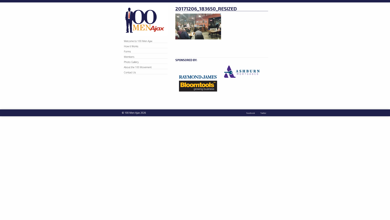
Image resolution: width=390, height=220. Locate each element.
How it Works (131, 46)
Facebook (250, 113)
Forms (127, 51)
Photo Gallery (131, 62)
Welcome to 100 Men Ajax (138, 41)
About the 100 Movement (138, 67)
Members (129, 57)
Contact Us (130, 72)
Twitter (263, 113)
